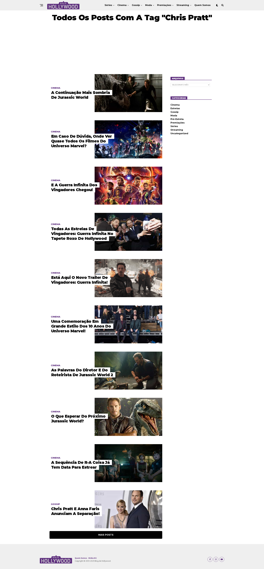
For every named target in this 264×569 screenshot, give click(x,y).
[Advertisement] (132, 48)
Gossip (136, 5)
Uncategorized (179, 133)
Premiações (164, 5)
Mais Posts (105, 535)
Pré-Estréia (177, 119)
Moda (148, 5)
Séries (108, 5)
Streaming (183, 5)
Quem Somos (202, 5)
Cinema (122, 5)
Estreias (175, 108)
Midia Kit (92, 558)
